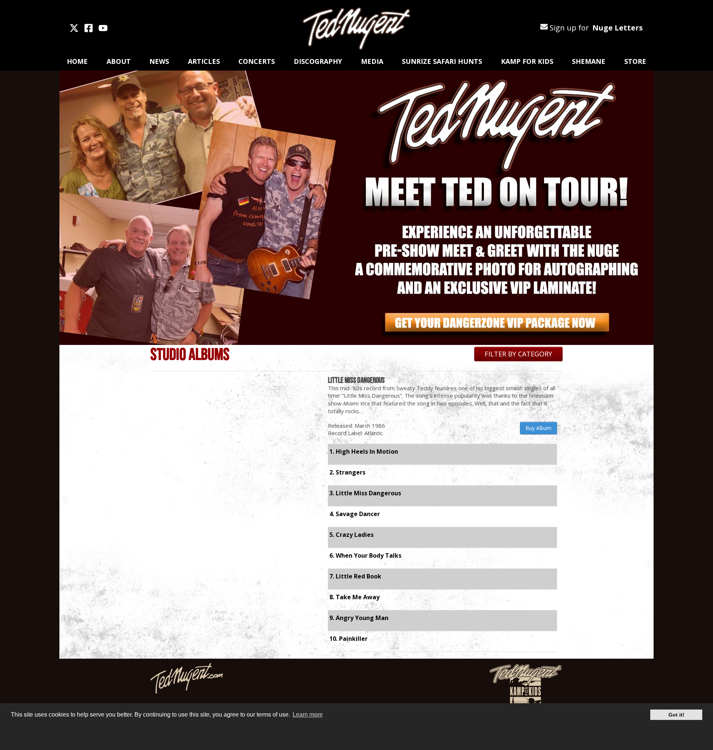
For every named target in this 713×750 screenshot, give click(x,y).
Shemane (588, 61)
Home (77, 61)
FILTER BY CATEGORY (518, 353)
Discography (318, 61)
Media (372, 61)
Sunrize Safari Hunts (442, 61)
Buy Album (538, 427)
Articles (204, 61)
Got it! (676, 715)
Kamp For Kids (527, 61)
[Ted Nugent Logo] (356, 28)
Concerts (256, 61)
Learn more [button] (308, 714)
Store (635, 61)
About (119, 61)
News (159, 61)
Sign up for (595, 28)
